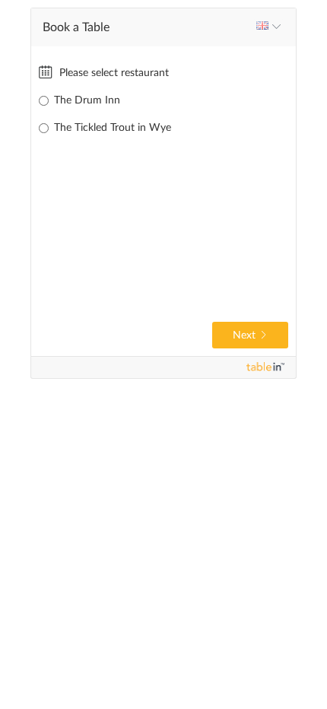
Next (244, 335)
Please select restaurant (112, 73)
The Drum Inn (87, 100)
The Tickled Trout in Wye (112, 127)
